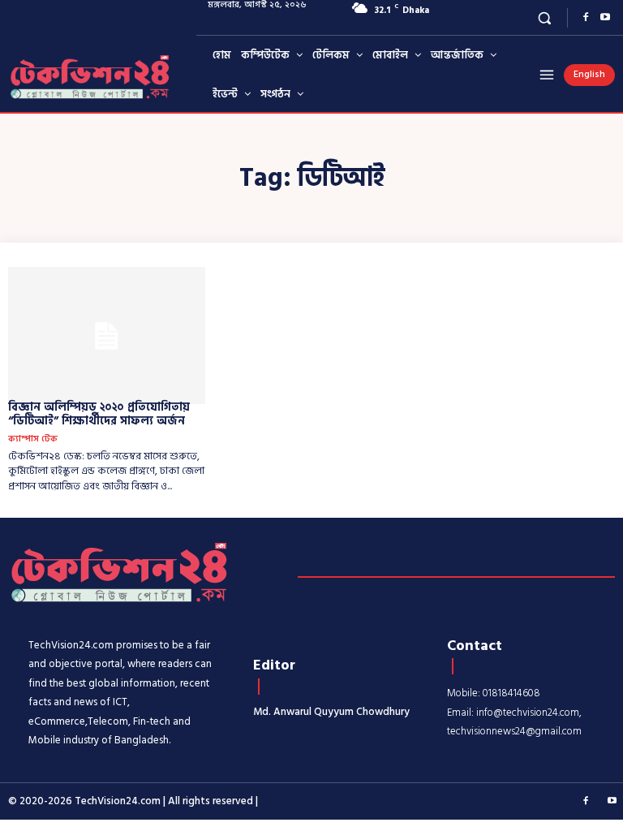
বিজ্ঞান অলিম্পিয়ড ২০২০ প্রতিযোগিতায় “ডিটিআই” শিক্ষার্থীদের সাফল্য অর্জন (99, 414)
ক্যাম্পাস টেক (33, 439)
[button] (544, 17)
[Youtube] (605, 18)
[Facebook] (585, 18)
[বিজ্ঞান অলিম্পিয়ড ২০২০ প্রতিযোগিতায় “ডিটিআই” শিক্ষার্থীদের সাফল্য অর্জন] (106, 336)
